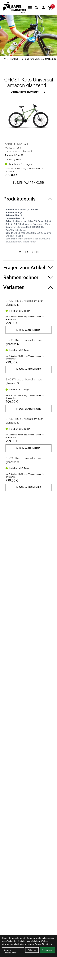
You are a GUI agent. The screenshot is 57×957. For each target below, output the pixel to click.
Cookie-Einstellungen (10, 951)
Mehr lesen (29, 252)
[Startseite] (4, 59)
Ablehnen (32, 950)
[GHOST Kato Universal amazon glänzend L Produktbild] (28, 115)
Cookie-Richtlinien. (43, 944)
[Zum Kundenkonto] (43, 7)
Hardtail (14, 59)
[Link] (30, 7)
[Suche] (36, 7)
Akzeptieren (47, 950)
